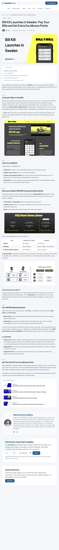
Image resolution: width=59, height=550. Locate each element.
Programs (48, 8)
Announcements (16, 8)
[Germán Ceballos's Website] (14, 432)
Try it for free (47, 365)
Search (36, 453)
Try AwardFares (51, 3)
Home (8, 8)
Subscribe (10, 481)
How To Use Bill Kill (8, 73)
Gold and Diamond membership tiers (38, 369)
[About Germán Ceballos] (7, 423)
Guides (23, 8)
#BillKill (9, 18)
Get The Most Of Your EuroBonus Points (14, 80)
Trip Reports (40, 8)
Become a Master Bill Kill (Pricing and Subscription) (16, 75)
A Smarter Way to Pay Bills (10, 70)
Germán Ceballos (26, 415)
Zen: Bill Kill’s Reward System (11, 78)
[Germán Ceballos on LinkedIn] (17, 432)
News (29, 8)
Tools (34, 8)
